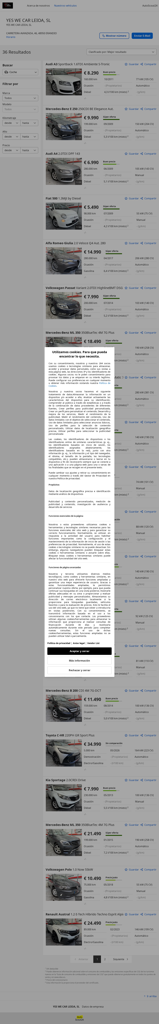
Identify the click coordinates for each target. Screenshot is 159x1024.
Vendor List (93, 643)
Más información (79, 660)
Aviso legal (79, 643)
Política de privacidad (58, 643)
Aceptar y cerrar (79, 651)
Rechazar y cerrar (79, 670)
